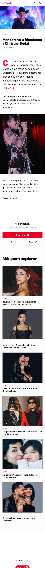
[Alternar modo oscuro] (40, 3)
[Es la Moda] (7, 3)
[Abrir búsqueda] (34, 3)
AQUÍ (11, 88)
